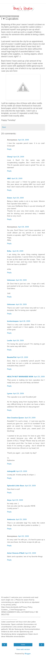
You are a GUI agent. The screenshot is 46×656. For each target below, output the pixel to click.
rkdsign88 (11, 471)
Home (23, 645)
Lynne (9, 393)
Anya (9, 500)
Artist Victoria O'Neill (15, 553)
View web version (23, 649)
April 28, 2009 (23, 140)
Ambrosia (11, 519)
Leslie (9, 340)
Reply (9, 149)
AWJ (9, 178)
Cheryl (10, 157)
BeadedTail (11, 357)
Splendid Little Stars (15, 486)
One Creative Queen (15, 418)
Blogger (28, 654)
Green (9, 198)
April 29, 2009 (22, 357)
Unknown (11, 280)
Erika (9, 251)
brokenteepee (13, 321)
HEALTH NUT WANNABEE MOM (20, 377)
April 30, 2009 (23, 536)
